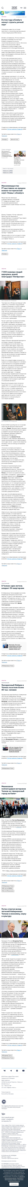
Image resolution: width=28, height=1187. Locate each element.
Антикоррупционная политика (9, 1161)
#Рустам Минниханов (8, 891)
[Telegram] (11, 1070)
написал (18, 827)
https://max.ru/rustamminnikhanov (16, 870)
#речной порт (14, 139)
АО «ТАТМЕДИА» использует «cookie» (10, 1163)
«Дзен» (19, 134)
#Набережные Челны (7, 665)
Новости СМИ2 (8, 170)
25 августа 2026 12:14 (21, 581)
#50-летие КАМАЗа (7, 888)
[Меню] (25, 8)
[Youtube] (23, 1070)
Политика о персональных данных (10, 1158)
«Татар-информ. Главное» (14, 129)
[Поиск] (2, 8)
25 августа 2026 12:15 (21, 269)
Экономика (4, 16)
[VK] (4, 1070)
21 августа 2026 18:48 (21, 783)
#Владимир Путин (7, 1055)
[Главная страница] (15, 8)
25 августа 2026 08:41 (21, 680)
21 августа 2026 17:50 (21, 906)
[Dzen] (17, 1070)
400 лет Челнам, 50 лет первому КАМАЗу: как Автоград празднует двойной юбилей (16, 749)
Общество (4, 268)
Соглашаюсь (14, 1184)
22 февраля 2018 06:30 (21, 17)
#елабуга (4, 139)
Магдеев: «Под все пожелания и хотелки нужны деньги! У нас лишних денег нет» (15, 647)
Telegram (4, 136)
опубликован (15, 954)
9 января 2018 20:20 (21, 183)
